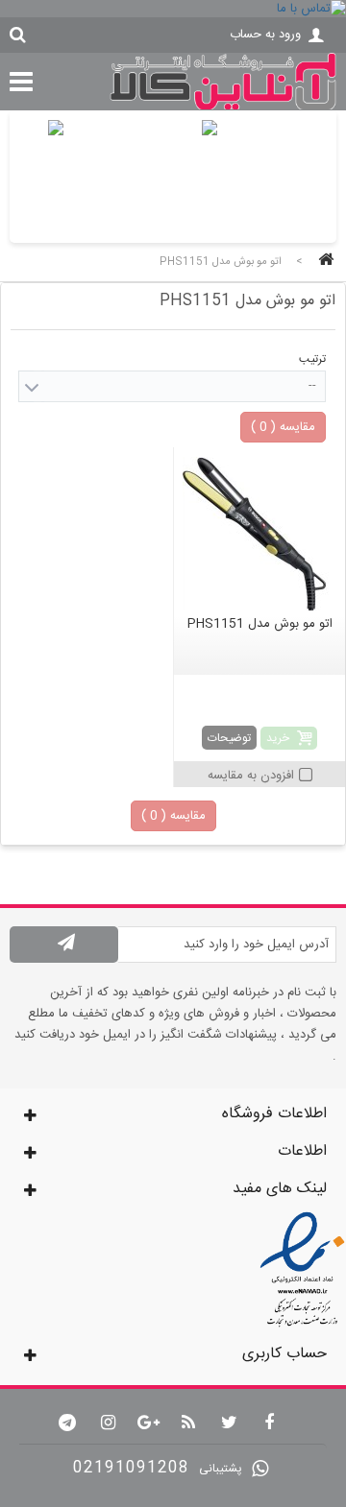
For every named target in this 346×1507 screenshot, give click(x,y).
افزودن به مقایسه (251, 775)
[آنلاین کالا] (223, 107)
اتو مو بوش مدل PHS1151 (260, 624)
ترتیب (312, 359)
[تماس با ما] (173, 8)
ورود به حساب (265, 34)
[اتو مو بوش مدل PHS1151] (259, 533)
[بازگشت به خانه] (323, 262)
